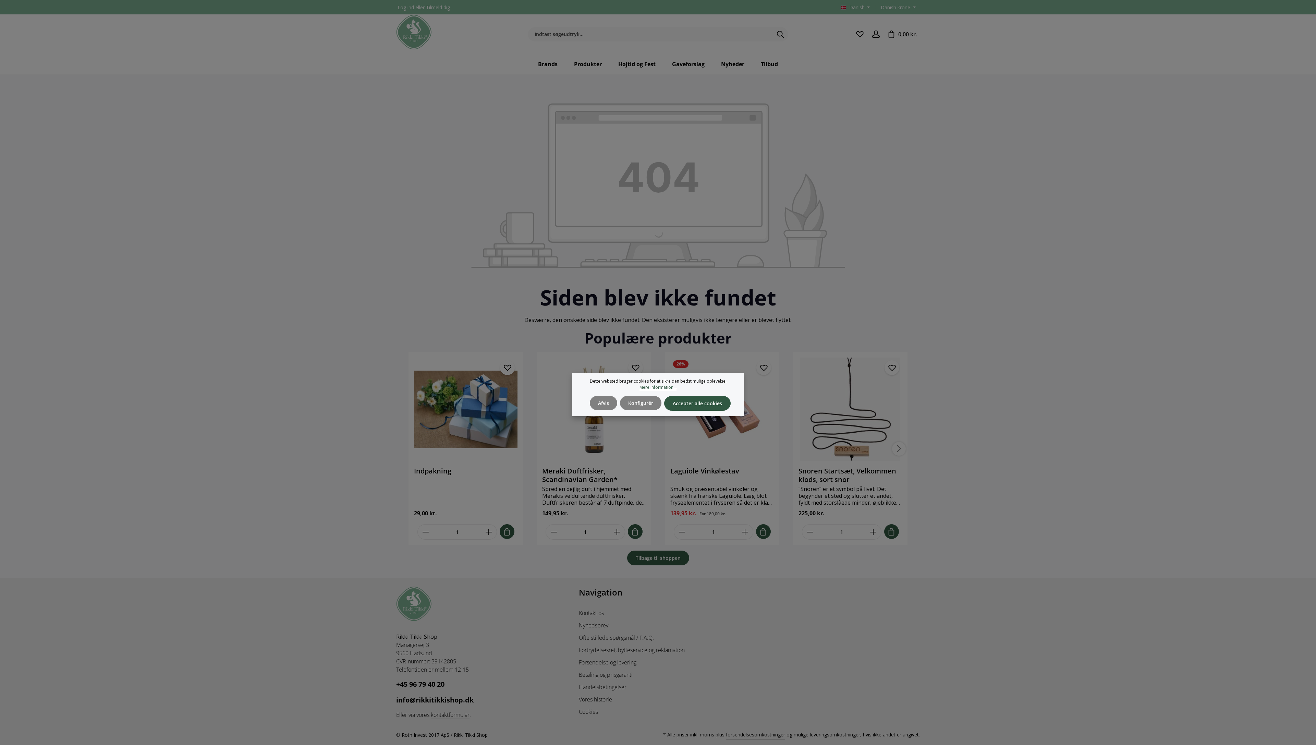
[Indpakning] (465, 409)
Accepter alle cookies (697, 403)
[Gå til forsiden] (414, 32)
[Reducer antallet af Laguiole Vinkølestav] (682, 532)
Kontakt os (591, 613)
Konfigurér (640, 403)
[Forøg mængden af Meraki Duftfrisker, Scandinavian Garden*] (617, 532)
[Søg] (780, 34)
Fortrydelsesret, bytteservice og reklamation (632, 650)
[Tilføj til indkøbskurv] (507, 531)
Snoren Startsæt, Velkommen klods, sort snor (847, 475)
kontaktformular (450, 715)
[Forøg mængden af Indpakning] (489, 532)
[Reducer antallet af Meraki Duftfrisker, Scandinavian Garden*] (554, 532)
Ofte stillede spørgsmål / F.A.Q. (616, 637)
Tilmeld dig (438, 7)
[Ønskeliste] (859, 34)
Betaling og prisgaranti (606, 674)
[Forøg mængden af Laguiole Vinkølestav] (745, 532)
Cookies (588, 712)
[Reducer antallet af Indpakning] (425, 532)
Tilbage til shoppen (658, 558)
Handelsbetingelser (602, 687)
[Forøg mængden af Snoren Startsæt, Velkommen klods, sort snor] (873, 532)
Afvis (603, 403)
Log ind (406, 7)
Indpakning (432, 471)
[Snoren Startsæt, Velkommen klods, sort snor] (850, 409)
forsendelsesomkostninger (755, 734)
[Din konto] (875, 34)
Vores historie (595, 699)
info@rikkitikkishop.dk (435, 700)
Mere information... (658, 387)
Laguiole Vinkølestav (704, 471)
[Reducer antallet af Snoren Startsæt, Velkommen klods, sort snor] (810, 532)
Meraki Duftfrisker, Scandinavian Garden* (580, 475)
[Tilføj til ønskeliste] (507, 367)
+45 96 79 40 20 (420, 684)
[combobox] (650, 34)
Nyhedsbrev (593, 625)
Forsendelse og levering (607, 662)
